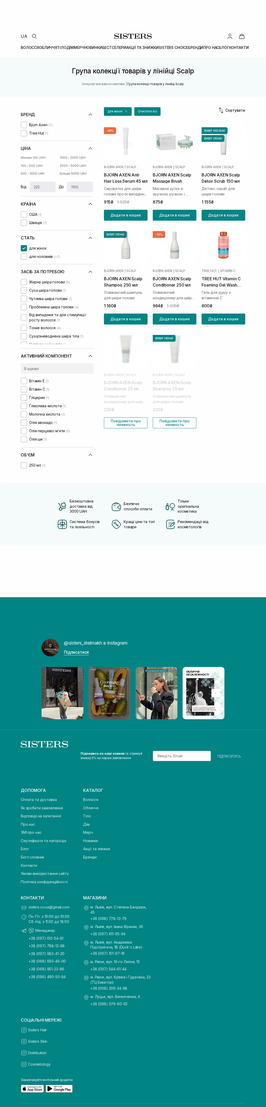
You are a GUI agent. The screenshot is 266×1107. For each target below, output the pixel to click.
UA (24, 36)
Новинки (90, 840)
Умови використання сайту (45, 873)
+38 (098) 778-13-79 (108, 918)
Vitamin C (228, 271)
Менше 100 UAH (33, 158)
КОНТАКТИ (239, 47)
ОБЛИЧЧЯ (48, 47)
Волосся (90, 799)
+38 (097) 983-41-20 (46, 953)
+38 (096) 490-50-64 (47, 977)
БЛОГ (224, 47)
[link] (241, 36)
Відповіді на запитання (41, 816)
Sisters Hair (37, 1030)
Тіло (87, 816)
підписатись (229, 756)
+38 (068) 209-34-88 (108, 988)
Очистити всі (147, 111)
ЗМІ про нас (31, 832)
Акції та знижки (96, 849)
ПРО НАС (211, 47)
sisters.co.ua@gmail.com (49, 907)
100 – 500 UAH (31, 166)
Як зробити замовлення (42, 808)
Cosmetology (39, 1064)
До (61, 186)
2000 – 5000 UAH (73, 166)
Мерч (88, 832)
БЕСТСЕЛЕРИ (114, 47)
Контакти (29, 865)
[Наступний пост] (215, 693)
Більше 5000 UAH (73, 173)
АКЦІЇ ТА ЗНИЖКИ (142, 47)
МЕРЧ (79, 47)
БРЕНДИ (195, 47)
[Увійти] (230, 36)
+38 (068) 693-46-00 (47, 961)
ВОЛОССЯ (30, 47)
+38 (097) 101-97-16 (107, 953)
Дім (86, 824)
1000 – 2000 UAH (72, 158)
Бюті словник (32, 857)
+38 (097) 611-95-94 (107, 934)
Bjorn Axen (113, 167)
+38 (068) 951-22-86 (46, 969)
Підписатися (76, 652)
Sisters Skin (37, 1041)
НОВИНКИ (93, 47)
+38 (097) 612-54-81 (46, 938)
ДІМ (70, 47)
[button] (118, 111)
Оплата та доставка (39, 799)
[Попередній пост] (50, 693)
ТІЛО (61, 47)
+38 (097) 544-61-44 (108, 969)
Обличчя (90, 808)
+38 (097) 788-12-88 (47, 946)
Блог (25, 849)
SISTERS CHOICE (173, 47)
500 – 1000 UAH (32, 173)
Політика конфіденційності (44, 882)
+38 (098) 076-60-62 (109, 1004)
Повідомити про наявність (126, 423)
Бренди (90, 857)
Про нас (28, 824)
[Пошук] (34, 36)
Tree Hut (209, 271)
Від (23, 186)
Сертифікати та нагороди (43, 840)
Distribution (37, 1053)
